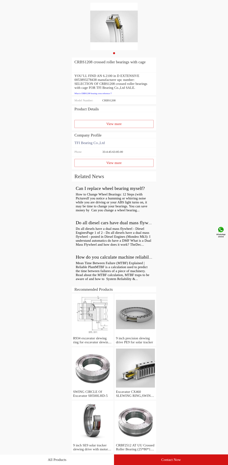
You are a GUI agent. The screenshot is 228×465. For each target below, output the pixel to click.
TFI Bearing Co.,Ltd (89, 143)
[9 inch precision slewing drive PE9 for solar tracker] (135, 334)
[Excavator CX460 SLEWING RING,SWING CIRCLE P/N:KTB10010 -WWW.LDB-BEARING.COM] (135, 388)
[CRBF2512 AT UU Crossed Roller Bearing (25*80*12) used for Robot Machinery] (135, 441)
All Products (57, 460)
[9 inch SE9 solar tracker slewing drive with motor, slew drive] (92, 441)
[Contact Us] (221, 232)
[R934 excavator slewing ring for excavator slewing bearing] (92, 334)
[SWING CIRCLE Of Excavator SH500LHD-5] (92, 388)
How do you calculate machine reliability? (116, 257)
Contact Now (171, 460)
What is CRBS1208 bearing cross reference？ (93, 93)
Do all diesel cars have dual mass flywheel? (117, 222)
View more (114, 124)
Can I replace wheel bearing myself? (110, 188)
